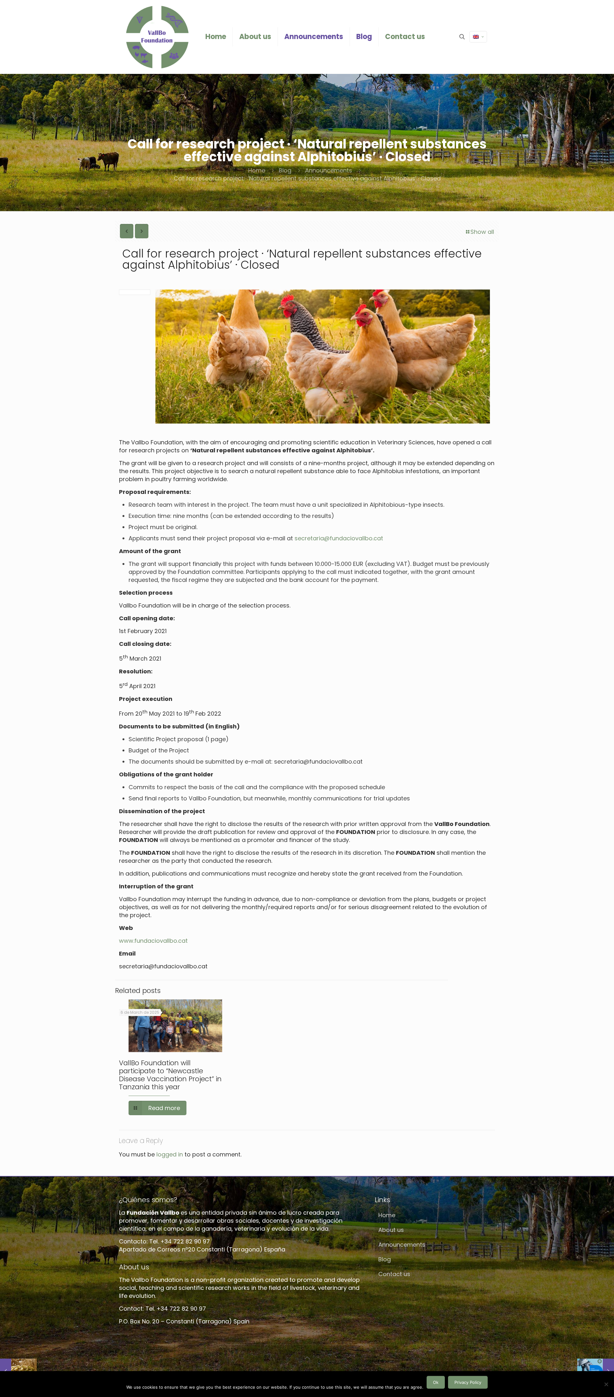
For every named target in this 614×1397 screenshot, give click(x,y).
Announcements (328, 170)
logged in (169, 1154)
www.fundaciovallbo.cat (153, 941)
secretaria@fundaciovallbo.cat (339, 538)
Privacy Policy (467, 1382)
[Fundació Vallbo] (157, 37)
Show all (482, 232)
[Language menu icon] (478, 37)
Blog (285, 170)
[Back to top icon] (307, 1358)
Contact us (394, 1274)
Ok (435, 1382)
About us (391, 1230)
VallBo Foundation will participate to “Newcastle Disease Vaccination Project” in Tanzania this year (170, 1074)
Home (256, 170)
